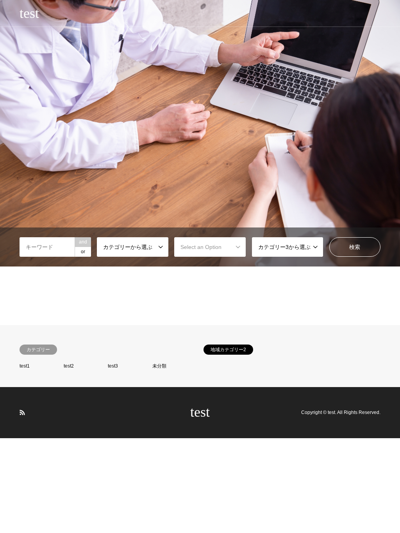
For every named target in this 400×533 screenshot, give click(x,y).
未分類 (159, 366)
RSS (22, 412)
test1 (25, 366)
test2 (69, 366)
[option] (200, 133)
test (200, 412)
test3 (113, 366)
